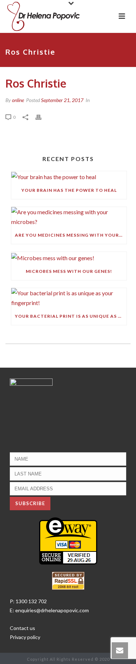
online (18, 100)
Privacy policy (25, 637)
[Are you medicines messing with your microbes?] (69, 217)
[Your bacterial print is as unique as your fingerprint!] (69, 298)
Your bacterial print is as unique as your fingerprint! (71, 316)
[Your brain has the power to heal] (69, 176)
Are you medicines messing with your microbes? (71, 235)
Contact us (22, 628)
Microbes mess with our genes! (69, 271)
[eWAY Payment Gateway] (68, 540)
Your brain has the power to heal (69, 190)
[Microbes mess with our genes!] (69, 257)
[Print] (42, 116)
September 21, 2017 (62, 100)
